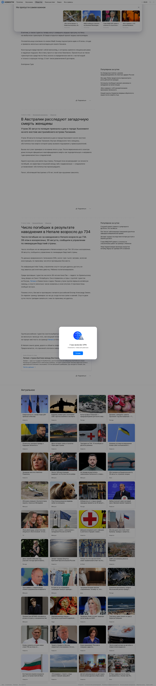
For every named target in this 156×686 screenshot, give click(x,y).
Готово (78, 353)
